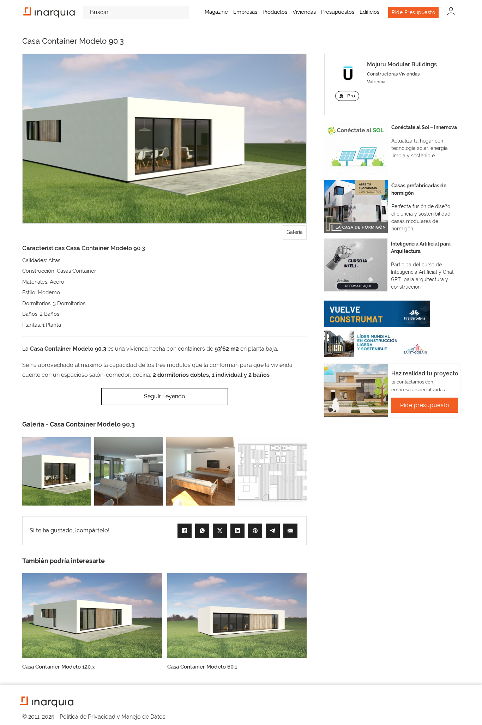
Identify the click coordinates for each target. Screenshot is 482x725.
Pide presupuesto (424, 405)
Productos (275, 12)
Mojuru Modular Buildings (402, 64)
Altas (54, 260)
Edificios (369, 12)
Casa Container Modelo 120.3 (58, 667)
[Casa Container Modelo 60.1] (237, 615)
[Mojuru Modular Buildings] (347, 73)
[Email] (290, 531)
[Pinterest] (255, 531)
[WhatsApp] (202, 531)
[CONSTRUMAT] (377, 314)
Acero (57, 282)
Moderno (49, 292)
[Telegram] (273, 531)
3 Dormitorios (69, 303)
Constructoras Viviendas (393, 74)
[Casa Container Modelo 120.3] (92, 615)
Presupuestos (337, 12)
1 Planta (51, 325)
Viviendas (304, 12)
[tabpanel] (164, 138)
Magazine (216, 12)
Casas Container (76, 271)
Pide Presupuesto (413, 12)
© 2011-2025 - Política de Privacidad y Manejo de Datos (93, 716)
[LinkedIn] (237, 531)
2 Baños (49, 314)
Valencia (376, 81)
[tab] (295, 232)
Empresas (245, 12)
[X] (220, 531)
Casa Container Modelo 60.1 (202, 667)
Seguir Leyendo (164, 396)
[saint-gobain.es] (377, 344)
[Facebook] (184, 531)
